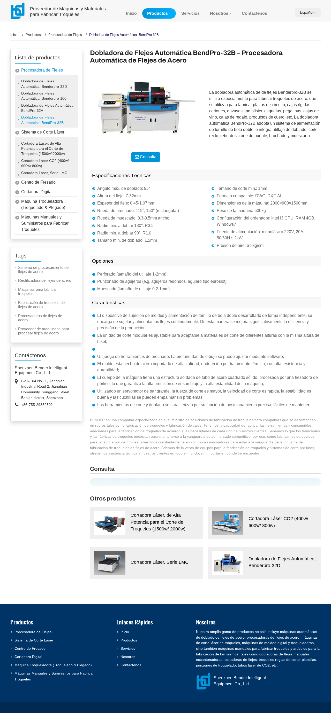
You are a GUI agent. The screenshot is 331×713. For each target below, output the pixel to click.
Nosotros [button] (219, 13)
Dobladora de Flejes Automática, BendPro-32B (42, 119)
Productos (33, 35)
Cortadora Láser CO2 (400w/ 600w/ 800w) (278, 522)
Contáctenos (254, 13)
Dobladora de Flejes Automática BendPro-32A (47, 108)
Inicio (131, 13)
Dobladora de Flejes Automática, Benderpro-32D (282, 562)
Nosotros (128, 657)
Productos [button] (157, 13)
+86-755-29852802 (37, 405)
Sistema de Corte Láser (42, 132)
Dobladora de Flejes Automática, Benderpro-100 (43, 95)
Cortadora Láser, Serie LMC (160, 562)
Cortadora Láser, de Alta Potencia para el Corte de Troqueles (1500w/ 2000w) (158, 522)
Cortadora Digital (36, 192)
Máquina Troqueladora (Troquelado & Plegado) (43, 204)
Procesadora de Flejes (65, 35)
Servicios (190, 13)
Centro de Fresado (38, 182)
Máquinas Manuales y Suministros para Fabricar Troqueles (45, 223)
